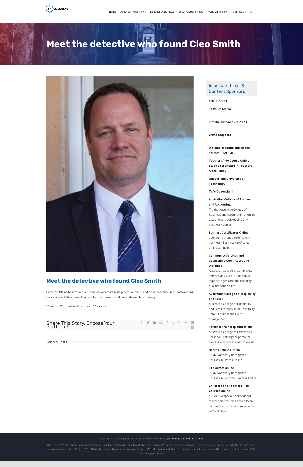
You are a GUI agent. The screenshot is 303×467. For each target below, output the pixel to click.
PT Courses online (221, 368)
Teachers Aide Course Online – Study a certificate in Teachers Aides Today (230, 166)
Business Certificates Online (228, 232)
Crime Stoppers (220, 135)
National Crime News (79, 306)
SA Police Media (220, 109)
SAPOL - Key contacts (156, 449)
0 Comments (99, 306)
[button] (251, 11)
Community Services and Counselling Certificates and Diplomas (229, 261)
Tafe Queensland (221, 191)
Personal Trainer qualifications (230, 327)
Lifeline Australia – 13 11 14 (228, 122)
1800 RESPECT (218, 101)
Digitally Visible (172, 438)
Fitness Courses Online (225, 350)
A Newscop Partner (193, 438)
